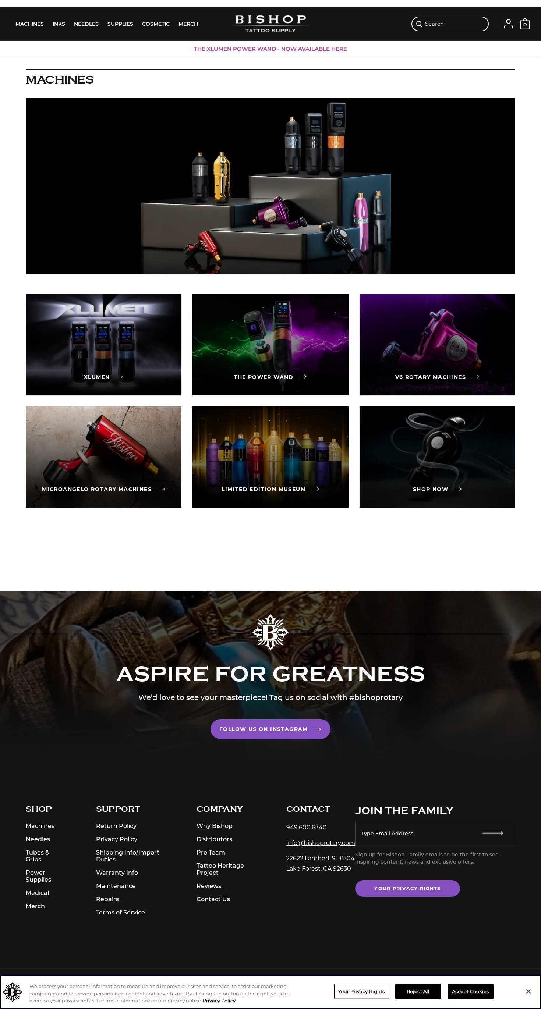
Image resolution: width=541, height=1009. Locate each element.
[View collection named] (437, 457)
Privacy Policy (116, 839)
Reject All (418, 991)
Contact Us (213, 899)
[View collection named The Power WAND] (270, 344)
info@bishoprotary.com (320, 842)
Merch (35, 906)
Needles (38, 839)
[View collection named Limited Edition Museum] (270, 457)
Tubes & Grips (37, 856)
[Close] (528, 991)
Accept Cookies (470, 991)
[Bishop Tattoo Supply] (270, 23)
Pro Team (211, 852)
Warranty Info (117, 872)
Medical (37, 892)
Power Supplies (38, 876)
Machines (40, 826)
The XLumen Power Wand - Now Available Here (270, 48)
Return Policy (116, 826)
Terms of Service (120, 912)
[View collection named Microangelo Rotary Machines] (103, 457)
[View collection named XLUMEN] (103, 344)
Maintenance (116, 885)
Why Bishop (215, 826)
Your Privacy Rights (407, 888)
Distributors (214, 839)
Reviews (209, 885)
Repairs (107, 899)
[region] (270, 992)
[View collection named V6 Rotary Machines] (437, 344)
